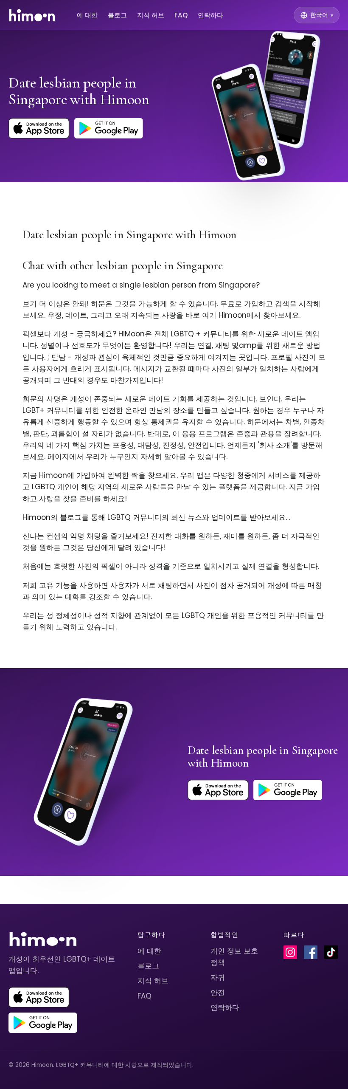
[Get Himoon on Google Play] (108, 128)
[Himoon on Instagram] (290, 952)
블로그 (117, 15)
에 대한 (87, 15)
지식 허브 (150, 15)
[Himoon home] (31, 15)
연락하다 (210, 15)
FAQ (181, 15)
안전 (217, 992)
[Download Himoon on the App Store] (38, 128)
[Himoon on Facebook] (310, 952)
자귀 (217, 977)
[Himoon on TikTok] (331, 952)
